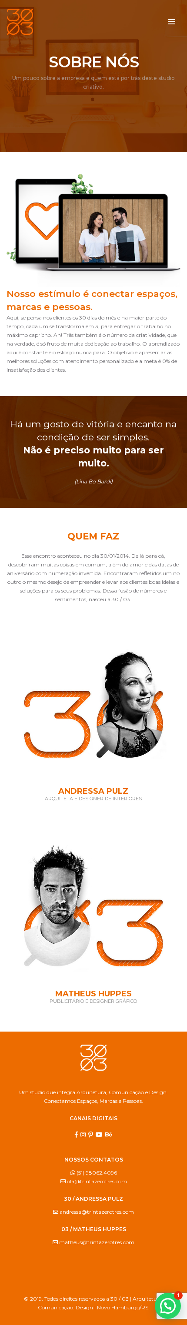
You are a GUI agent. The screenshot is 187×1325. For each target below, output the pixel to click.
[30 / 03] (20, 21)
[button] (168, 1306)
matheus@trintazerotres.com (96, 1242)
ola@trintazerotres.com (96, 1181)
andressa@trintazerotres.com (96, 1211)
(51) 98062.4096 (96, 1172)
